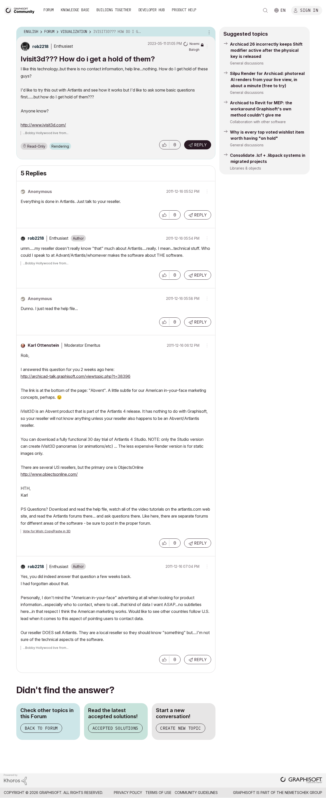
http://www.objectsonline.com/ (49, 474)
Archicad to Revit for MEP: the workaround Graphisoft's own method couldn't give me (261, 109)
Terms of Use (158, 792)
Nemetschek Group (303, 792)
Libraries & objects (245, 168)
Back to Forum (41, 728)
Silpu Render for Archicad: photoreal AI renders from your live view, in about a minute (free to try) (267, 79)
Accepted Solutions (115, 728)
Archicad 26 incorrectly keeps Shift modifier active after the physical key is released (266, 50)
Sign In (309, 9)
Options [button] (208, 32)
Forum (49, 10)
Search (265, 10)
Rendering (60, 146)
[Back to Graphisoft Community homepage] (21, 10)
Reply (200, 144)
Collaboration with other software (258, 122)
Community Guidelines (196, 792)
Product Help (184, 10)
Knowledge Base (75, 10)
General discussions (247, 63)
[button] (164, 144)
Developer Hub (151, 10)
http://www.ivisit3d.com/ (43, 124)
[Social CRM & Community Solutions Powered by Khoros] (15, 779)
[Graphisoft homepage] (301, 781)
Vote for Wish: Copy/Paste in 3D (47, 531)
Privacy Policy (128, 792)
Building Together (114, 10)
